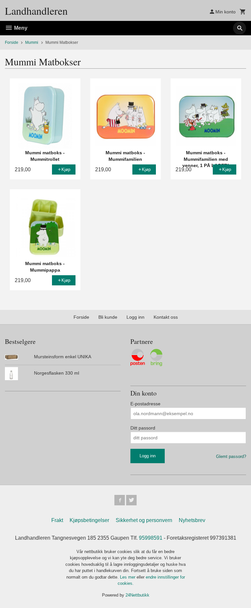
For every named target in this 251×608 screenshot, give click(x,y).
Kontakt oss (166, 317)
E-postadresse (145, 403)
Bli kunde (107, 317)
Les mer (128, 577)
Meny (20, 28)
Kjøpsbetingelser (89, 520)
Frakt (57, 520)
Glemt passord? (231, 456)
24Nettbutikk (137, 595)
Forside (11, 42)
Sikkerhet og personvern (144, 520)
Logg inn (135, 317)
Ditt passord (142, 428)
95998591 (150, 538)
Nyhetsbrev (192, 520)
